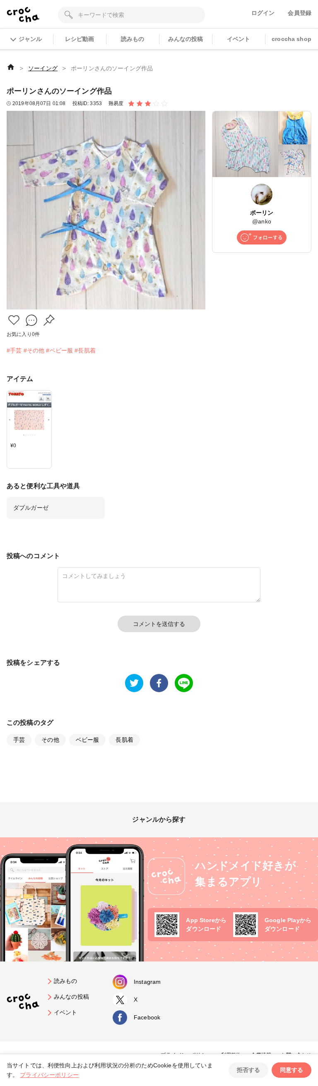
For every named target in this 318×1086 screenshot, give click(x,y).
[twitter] (134, 683)
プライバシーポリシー (49, 1075)
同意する (291, 1070)
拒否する (248, 1070)
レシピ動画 (79, 39)
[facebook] (159, 683)
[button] (14, 320)
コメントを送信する (159, 624)
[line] (184, 683)
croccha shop (291, 39)
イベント (239, 39)
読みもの (133, 39)
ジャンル (30, 39)
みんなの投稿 (185, 39)
